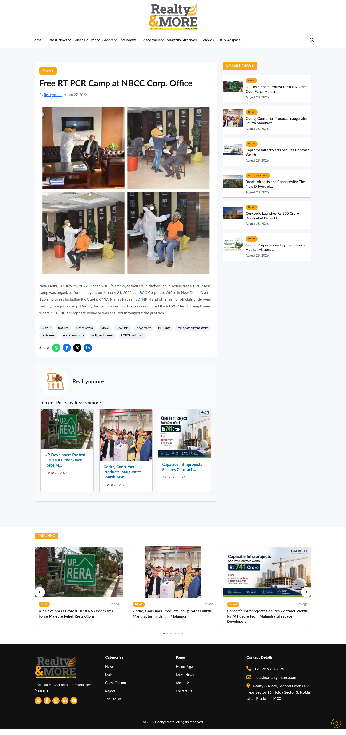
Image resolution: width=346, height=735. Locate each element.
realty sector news (102, 335)
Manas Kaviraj (84, 328)
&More (108, 40)
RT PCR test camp (132, 335)
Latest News (57, 40)
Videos (208, 40)
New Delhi (122, 328)
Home (36, 40)
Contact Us (184, 691)
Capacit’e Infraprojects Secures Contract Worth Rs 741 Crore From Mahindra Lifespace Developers (267, 616)
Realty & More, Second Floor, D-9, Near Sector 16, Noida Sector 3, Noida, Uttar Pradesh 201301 (278, 692)
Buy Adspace (230, 40)
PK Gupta (164, 328)
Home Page (184, 667)
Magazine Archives (182, 40)
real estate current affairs (193, 328)
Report (110, 691)
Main (109, 675)
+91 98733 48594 (268, 669)
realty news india (73, 335)
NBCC (142, 293)
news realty (144, 328)
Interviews (128, 40)
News (109, 667)
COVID (46, 328)
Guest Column (85, 40)
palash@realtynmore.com (274, 678)
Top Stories (113, 699)
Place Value (151, 40)
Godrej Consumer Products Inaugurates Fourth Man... (122, 472)
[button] (40, 592)
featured (63, 328)
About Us (182, 683)
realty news (49, 335)
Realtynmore (53, 95)
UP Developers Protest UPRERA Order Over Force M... (64, 460)
